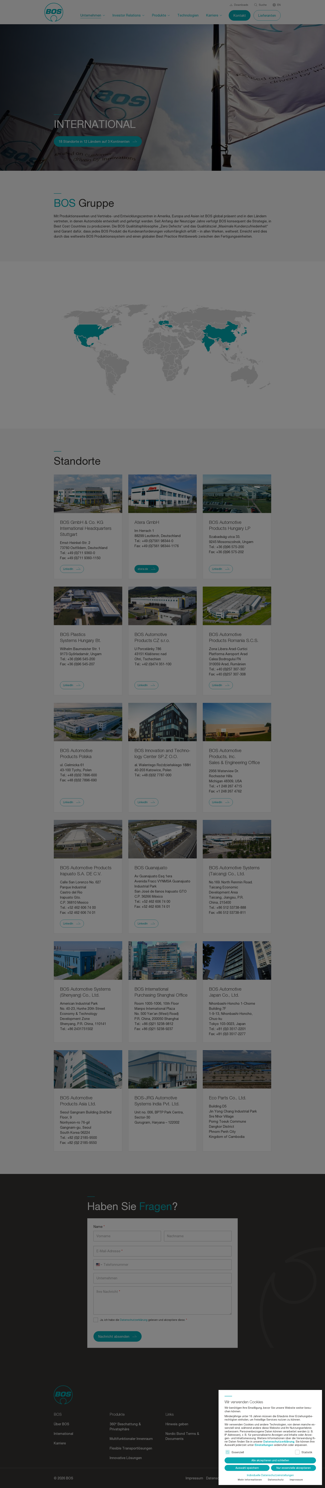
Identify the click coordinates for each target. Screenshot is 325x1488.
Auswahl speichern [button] (247, 1467)
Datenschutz (276, 1479)
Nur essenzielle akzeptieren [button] (293, 1467)
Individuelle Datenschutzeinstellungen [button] (270, 1475)
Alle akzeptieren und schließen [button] (270, 1460)
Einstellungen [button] (264, 1444)
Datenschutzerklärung (278, 1441)
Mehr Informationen (250, 1479)
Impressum (296, 1479)
